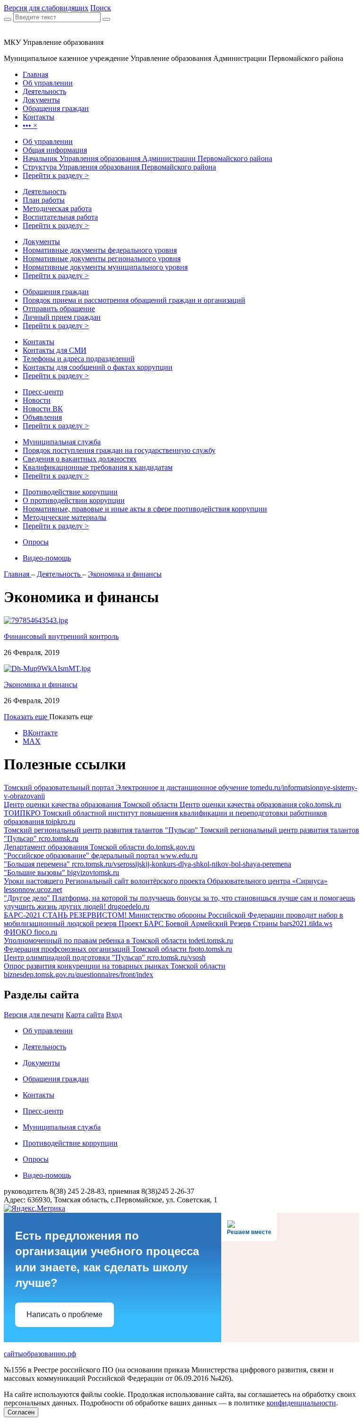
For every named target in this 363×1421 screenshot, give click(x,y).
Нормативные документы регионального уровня (102, 259)
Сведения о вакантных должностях (80, 459)
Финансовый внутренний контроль (61, 636)
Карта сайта (85, 1015)
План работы (44, 200)
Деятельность (44, 191)
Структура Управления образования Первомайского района (119, 167)
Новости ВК (43, 409)
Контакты (38, 342)
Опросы (36, 542)
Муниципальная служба (62, 442)
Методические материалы (64, 517)
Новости (37, 400)
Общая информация (55, 150)
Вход (114, 1015)
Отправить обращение (59, 309)
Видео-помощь (47, 558)
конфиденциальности (301, 1403)
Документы (41, 242)
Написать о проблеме (64, 1314)
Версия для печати (34, 1015)
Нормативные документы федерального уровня (100, 250)
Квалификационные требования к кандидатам (98, 467)
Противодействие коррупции (70, 492)
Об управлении (48, 141)
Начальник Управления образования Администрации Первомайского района (147, 158)
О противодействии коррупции (74, 500)
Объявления (42, 417)
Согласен (21, 1412)
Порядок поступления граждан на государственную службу (119, 450)
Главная (17, 574)
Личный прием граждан (62, 317)
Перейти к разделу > (56, 175)
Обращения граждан (56, 292)
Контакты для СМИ (54, 350)
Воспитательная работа (60, 217)
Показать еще (26, 717)
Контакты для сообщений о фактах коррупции (98, 367)
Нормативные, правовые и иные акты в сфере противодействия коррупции (145, 509)
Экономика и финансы (125, 574)
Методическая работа (57, 208)
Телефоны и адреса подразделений (79, 359)
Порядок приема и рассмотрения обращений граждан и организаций (134, 300)
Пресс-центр (43, 392)
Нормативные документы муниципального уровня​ (105, 267)
